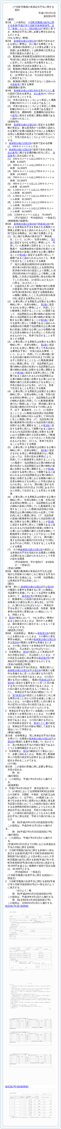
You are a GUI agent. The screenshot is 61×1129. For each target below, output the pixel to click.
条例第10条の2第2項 (25, 124)
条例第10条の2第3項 (25, 223)
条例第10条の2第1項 (25, 41)
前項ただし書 (41, 723)
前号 (14, 115)
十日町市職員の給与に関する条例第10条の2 (31, 25)
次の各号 (38, 93)
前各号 (15, 84)
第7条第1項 (18, 695)
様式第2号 (43, 658)
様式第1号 (27, 596)
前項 (11, 617)
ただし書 (50, 90)
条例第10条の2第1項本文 (27, 90)
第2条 (44, 304)
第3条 (22, 255)
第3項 (51, 586)
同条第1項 (43, 223)
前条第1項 (42, 633)
